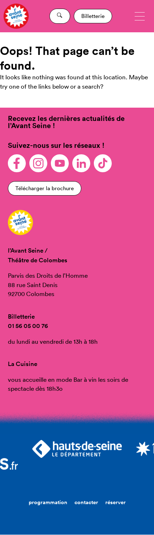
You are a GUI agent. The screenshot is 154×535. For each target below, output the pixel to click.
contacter (86, 502)
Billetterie (93, 16)
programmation (48, 502)
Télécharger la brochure (44, 188)
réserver (115, 502)
